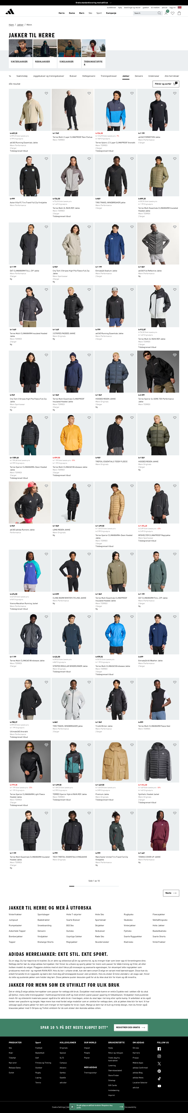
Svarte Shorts (159, 937)
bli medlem (155, 8)
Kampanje (111, 13)
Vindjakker (43, 937)
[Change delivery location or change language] (179, 8)
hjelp (120, 8)
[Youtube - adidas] (168, 1086)
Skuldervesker (102, 942)
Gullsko (70, 931)
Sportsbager (44, 915)
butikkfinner (111, 8)
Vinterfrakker (15, 915)
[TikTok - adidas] (168, 1079)
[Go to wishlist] (172, 13)
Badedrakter (44, 920)
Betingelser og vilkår (115, 1107)
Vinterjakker (130, 926)
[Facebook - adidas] (168, 1049)
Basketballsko (159, 931)
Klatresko (128, 942)
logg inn (173, 8)
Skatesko (128, 920)
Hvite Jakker (159, 926)
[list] (94, 76)
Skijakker (99, 926)
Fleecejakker (159, 915)
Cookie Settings (58, 1107)
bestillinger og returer (132, 8)
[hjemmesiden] (10, 12)
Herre (62, 13)
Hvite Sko (99, 915)
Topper (12, 942)
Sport (99, 13)
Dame (72, 13)
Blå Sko (70, 926)
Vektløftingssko (160, 920)
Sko (90, 13)
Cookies (86, 1107)
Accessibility (130, 1107)
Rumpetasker (15, 926)
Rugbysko (128, 915)
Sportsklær (100, 920)
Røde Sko (99, 937)
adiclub (164, 8)
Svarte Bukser (73, 920)
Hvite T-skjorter (73, 915)
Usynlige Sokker (74, 937)
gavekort (146, 8)
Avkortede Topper (17, 931)
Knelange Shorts (46, 942)
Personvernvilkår (98, 1107)
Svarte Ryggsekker (133, 937)
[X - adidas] (168, 1064)
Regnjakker (71, 942)
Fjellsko (127, 931)
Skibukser (100, 931)
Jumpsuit (13, 920)
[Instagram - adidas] (168, 1056)
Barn (81, 13)
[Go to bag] (179, 13)
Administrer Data (74, 1107)
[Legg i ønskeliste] (46, 93)
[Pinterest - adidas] (168, 1071)
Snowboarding (44, 926)
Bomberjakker (16, 937)
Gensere (42, 931)
